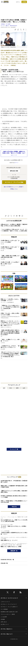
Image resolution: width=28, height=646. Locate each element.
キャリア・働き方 (5, 25)
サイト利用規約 (4, 609)
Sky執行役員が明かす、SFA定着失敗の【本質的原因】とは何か (14, 481)
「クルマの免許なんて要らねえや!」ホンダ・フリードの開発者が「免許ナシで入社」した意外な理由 (14, 230)
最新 (4, 388)
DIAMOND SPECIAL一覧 (7, 559)
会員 (24, 388)
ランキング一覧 (14, 449)
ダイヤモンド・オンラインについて (9, 598)
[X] (7, 592)
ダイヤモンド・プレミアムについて (9, 604)
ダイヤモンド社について (7, 634)
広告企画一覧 (4, 563)
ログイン (18, 1)
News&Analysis (13, 25)
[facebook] (14, 592)
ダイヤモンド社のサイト (7, 629)
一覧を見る (14, 506)
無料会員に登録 (14, 171)
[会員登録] (24, 2)
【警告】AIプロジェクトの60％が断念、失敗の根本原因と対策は (14, 491)
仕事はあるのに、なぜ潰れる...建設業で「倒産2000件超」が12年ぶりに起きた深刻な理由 (14, 225)
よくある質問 (4, 616)
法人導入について (5, 624)
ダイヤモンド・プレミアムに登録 (14, 182)
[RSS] (20, 592)
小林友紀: (5, 24)
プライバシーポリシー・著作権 (8, 614)
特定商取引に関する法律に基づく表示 (9, 611)
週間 (17, 388)
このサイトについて (5, 601)
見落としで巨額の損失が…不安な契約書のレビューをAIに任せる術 (14, 501)
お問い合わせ (4, 621)
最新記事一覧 (14, 551)
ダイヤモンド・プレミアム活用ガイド (9, 606)
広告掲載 (3, 619)
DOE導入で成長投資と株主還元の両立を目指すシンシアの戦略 (14, 496)
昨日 (11, 388)
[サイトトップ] (6, 2)
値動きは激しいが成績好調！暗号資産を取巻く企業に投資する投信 (14, 486)
